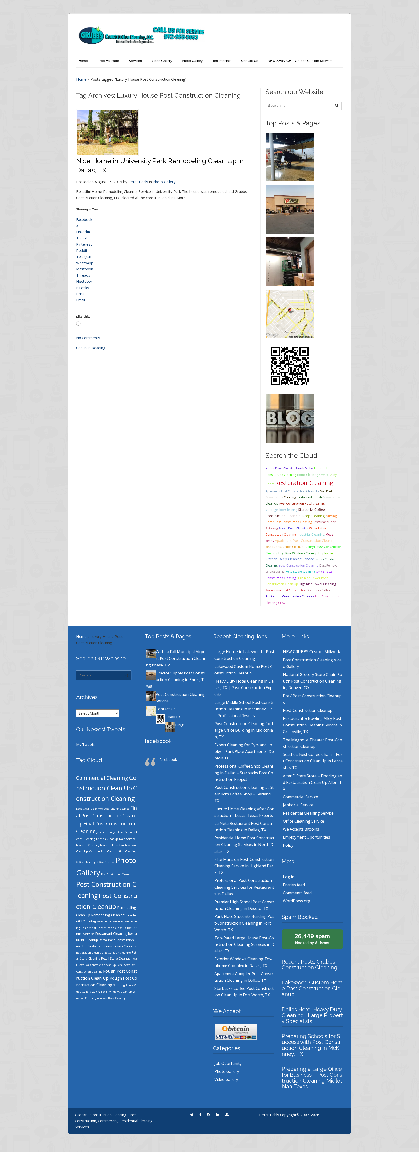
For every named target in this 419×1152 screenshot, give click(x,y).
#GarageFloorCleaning (281, 510)
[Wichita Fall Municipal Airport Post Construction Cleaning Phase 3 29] (290, 156)
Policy (288, 845)
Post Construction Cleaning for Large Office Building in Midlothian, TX (244, 730)
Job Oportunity (228, 1063)
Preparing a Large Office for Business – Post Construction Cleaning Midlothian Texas (312, 1078)
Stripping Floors (123, 985)
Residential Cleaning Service (308, 813)
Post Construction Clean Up (117, 874)
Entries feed (294, 884)
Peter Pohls (138, 181)
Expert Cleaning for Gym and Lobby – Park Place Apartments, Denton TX (244, 751)
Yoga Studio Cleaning (300, 572)
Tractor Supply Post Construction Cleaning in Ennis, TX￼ (175, 679)
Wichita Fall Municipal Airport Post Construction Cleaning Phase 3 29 (176, 658)
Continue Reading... (91, 347)
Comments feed (297, 893)
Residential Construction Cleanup (103, 928)
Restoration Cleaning (304, 482)
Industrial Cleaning (311, 534)
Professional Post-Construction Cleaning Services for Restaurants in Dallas (244, 887)
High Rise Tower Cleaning (317, 584)
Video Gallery (162, 61)
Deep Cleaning (313, 515)
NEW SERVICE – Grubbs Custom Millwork (300, 61)
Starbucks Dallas (318, 590)
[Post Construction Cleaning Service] (290, 261)
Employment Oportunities (306, 837)
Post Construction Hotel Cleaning (302, 504)
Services (135, 61)
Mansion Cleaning (87, 845)
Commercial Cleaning (102, 777)
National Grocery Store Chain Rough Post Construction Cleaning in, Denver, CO (312, 681)
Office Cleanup (105, 862)
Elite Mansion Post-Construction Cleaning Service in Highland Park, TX (244, 866)
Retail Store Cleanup (116, 958)
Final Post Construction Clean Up (106, 816)
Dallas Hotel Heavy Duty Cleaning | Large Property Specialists (312, 1015)
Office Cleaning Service (303, 821)
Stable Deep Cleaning (293, 528)
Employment (327, 553)
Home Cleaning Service (313, 475)
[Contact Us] (290, 313)
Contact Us (249, 61)
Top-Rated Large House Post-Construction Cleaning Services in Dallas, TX (244, 944)
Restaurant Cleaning (111, 933)
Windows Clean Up (120, 991)
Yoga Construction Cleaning (298, 565)
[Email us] (290, 365)
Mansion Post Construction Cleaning (112, 851)
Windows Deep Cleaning (111, 998)
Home (83, 61)
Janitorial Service (123, 832)
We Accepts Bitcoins (301, 829)
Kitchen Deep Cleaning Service (290, 558)
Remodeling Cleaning (108, 915)
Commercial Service (300, 797)
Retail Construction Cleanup (285, 547)
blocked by (312, 939)
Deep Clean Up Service (89, 808)
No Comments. (88, 337)
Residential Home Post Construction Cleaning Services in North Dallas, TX (244, 844)
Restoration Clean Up (89, 952)
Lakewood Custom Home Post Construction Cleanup (312, 988)
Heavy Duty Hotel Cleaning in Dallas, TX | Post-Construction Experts (244, 687)
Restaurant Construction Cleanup (290, 596)
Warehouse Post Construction (286, 590)
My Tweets (85, 744)
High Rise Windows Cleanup (297, 553)
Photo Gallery (192, 61)
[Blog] (290, 417)
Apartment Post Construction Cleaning (305, 540)
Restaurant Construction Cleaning (112, 946)
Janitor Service (104, 832)
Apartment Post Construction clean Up (292, 491)
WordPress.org (296, 901)
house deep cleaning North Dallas (289, 468)
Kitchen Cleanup (107, 839)
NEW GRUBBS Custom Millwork (311, 651)
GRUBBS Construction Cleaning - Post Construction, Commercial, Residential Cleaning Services (114, 1120)
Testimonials (221, 61)
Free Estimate (108, 61)
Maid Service (127, 839)
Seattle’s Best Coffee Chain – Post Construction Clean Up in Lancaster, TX (313, 761)
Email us (172, 717)
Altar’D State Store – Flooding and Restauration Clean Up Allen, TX (312, 782)
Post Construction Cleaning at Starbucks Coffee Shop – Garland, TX (244, 794)
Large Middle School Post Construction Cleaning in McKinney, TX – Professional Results (244, 709)
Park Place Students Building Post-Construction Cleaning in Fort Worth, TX (244, 923)
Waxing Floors (99, 991)
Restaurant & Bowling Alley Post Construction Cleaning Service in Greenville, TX (312, 725)
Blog (179, 725)
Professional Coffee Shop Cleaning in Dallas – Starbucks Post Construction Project (243, 772)
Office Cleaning (85, 862)
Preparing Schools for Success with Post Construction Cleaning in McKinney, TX (311, 1045)
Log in (288, 876)
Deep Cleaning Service (116, 808)
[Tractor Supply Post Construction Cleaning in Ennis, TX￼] (290, 208)
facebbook (158, 741)
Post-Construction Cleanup (307, 710)
